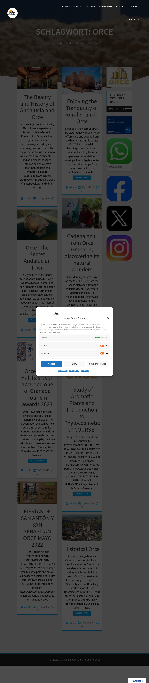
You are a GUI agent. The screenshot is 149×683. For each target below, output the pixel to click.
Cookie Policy (63, 371)
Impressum (85, 371)
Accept (51, 364)
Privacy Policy (74, 371)
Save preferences (97, 364)
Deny (74, 364)
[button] (108, 318)
